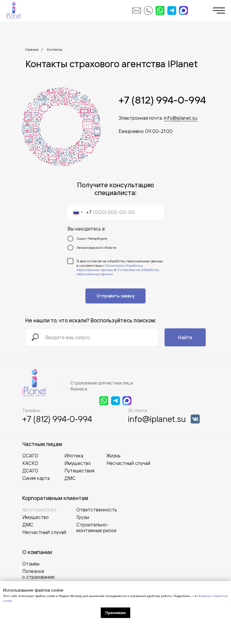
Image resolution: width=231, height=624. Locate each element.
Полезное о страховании (38, 574)
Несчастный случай (44, 532)
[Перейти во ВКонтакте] (195, 419)
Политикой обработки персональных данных (109, 267)
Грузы (82, 517)
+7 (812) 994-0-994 (162, 99)
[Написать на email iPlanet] (136, 10)
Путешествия (79, 471)
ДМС (27, 525)
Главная (31, 49)
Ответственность (96, 510)
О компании (37, 552)
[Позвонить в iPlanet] (148, 10)
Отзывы (30, 564)
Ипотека (73, 456)
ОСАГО (30, 456)
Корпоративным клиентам (55, 498)
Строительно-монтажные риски (96, 527)
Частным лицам (42, 444)
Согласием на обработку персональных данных (117, 271)
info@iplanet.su (180, 118)
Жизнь (113, 456)
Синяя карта (36, 478)
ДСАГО (30, 471)
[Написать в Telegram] (171, 10)
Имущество (35, 517)
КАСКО (30, 463)
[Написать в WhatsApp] (160, 10)
